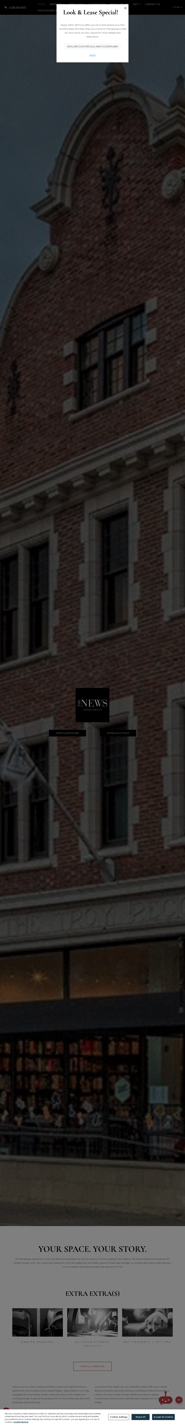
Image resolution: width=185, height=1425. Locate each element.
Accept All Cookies (163, 1417)
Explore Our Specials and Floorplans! (92, 46)
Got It (92, 55)
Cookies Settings (118, 1417)
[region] (92, 1417)
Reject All (140, 1417)
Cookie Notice (20, 1422)
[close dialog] (125, 8)
